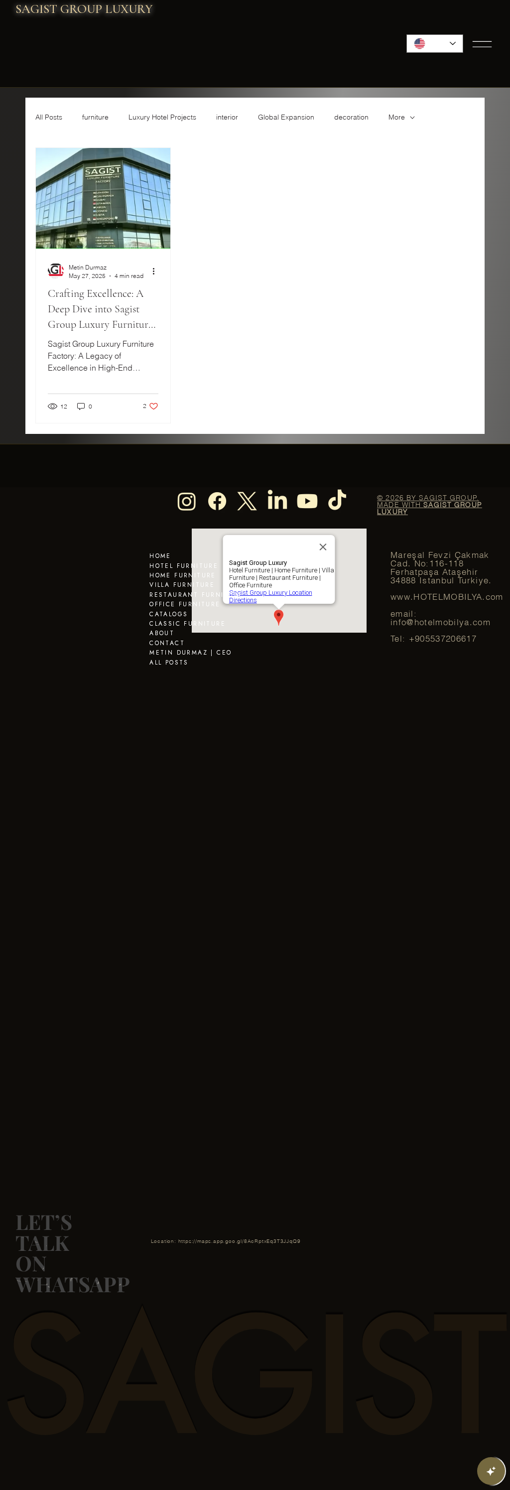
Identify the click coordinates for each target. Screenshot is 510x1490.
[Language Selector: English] (435, 43)
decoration (351, 117)
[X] (247, 501)
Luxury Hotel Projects (162, 117)
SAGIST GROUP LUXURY (84, 8)
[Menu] (483, 44)
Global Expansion (286, 117)
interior (227, 117)
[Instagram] (187, 501)
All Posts (48, 117)
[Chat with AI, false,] (491, 1471)
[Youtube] (307, 501)
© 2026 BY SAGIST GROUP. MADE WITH (429, 504)
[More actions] (157, 271)
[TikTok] (337, 501)
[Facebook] (217, 501)
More (396, 117)
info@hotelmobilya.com (440, 622)
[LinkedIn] (277, 501)
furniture (95, 117)
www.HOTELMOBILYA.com (447, 597)
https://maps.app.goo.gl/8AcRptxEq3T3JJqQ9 (239, 1241)
